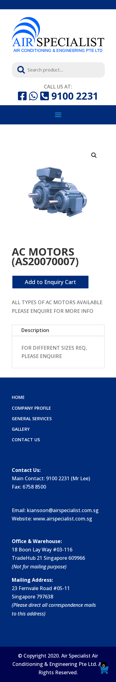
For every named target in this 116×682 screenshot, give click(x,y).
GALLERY (21, 429)
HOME (18, 397)
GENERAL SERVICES (32, 418)
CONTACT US (26, 439)
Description (35, 330)
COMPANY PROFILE (31, 408)
